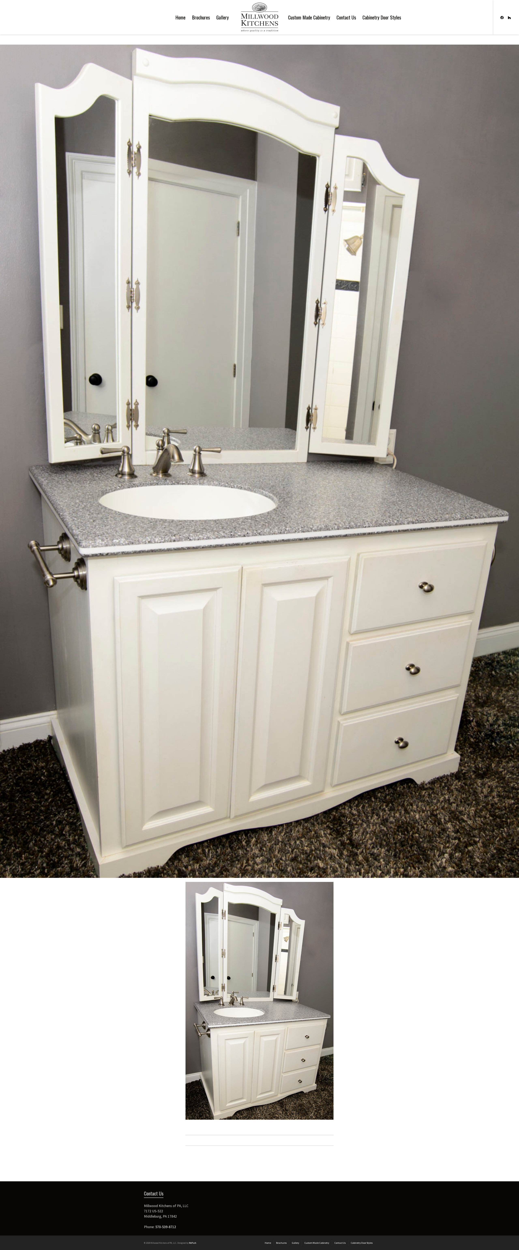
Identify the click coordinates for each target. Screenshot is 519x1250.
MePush (192, 1242)
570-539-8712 (165, 1226)
